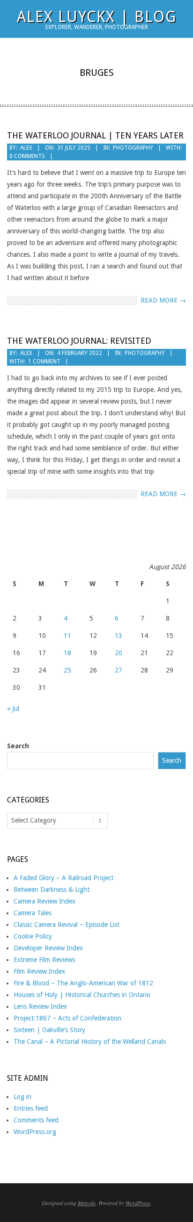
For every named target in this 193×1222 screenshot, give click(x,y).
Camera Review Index (44, 901)
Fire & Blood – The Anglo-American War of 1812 (83, 983)
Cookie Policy (33, 936)
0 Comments (27, 156)
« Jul (13, 708)
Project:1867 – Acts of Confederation (67, 1018)
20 (118, 653)
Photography (133, 148)
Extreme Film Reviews (44, 959)
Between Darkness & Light (51, 889)
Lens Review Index (40, 1006)
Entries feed (31, 1108)
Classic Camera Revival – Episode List (66, 924)
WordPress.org (35, 1131)
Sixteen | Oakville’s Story (49, 1030)
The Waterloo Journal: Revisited (79, 341)
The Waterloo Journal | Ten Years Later (95, 135)
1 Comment (44, 361)
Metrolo (87, 1203)
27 (118, 670)
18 (67, 653)
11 (67, 635)
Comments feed (36, 1120)
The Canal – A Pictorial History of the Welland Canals (90, 1041)
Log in (22, 1096)
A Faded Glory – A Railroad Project (63, 878)
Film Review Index (39, 971)
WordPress (138, 1203)
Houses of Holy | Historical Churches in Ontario (82, 994)
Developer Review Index (48, 948)
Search (18, 746)
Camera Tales (33, 913)
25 (67, 670)
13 (118, 635)
